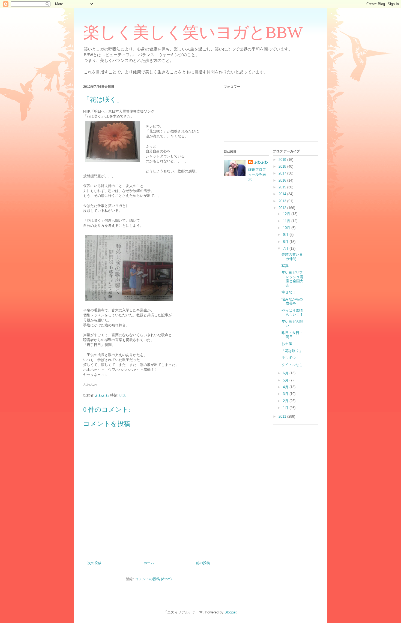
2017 (283, 173)
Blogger (230, 612)
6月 (286, 373)
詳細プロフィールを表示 (257, 174)
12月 (287, 214)
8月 (286, 242)
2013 (283, 201)
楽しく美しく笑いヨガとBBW (193, 32)
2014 (283, 194)
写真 (285, 266)
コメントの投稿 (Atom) (153, 579)
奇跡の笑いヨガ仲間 (292, 256)
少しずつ (289, 358)
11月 (287, 221)
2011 (283, 416)
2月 (286, 401)
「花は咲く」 (292, 351)
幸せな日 (289, 292)
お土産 (287, 344)
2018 (283, 166)
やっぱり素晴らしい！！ (292, 312)
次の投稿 (94, 563)
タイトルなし (292, 365)
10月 (287, 228)
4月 (286, 387)
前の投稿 (203, 563)
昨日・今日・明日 (292, 335)
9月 (286, 235)
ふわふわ (261, 162)
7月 (286, 248)
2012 (283, 208)
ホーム (148, 563)
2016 (283, 180)
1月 (286, 408)
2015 (283, 187)
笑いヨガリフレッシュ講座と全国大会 (292, 278)
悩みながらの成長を (292, 301)
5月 (286, 380)
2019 (283, 160)
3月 (286, 394)
